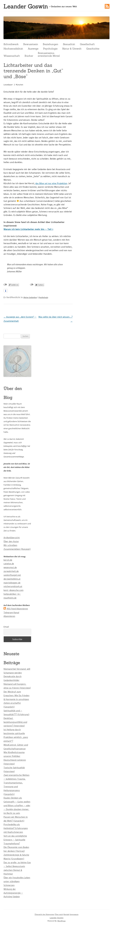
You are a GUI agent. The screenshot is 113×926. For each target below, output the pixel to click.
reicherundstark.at (13, 586)
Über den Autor (11, 541)
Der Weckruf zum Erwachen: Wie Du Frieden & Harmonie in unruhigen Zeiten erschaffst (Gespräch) (16, 699)
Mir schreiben (10, 545)
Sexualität (69, 44)
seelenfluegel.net (12, 575)
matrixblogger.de (12, 582)
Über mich (59, 914)
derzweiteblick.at (12, 579)
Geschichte (92, 48)
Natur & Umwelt (72, 48)
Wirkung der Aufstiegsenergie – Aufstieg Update (13, 893)
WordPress (61, 921)
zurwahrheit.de (11, 571)
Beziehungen (50, 44)
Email (6, 626)
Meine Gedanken (30, 297)
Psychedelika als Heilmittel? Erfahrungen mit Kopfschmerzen (16, 828)
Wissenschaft (12, 55)
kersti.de (8, 560)
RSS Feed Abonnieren (17, 608)
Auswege (33, 48)
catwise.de (9, 563)
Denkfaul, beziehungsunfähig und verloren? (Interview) (15, 722)
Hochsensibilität (13, 48)
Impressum (74, 914)
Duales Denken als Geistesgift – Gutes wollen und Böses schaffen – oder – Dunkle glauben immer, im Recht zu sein (17, 805)
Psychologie (50, 48)
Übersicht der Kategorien (44, 914)
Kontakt (66, 914)
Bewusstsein (30, 44)
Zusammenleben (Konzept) (17, 549)
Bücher (29, 55)
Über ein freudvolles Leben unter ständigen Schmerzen (17, 881)
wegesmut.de (10, 567)
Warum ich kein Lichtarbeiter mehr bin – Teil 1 (28, 229)
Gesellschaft (87, 44)
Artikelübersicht (12, 537)
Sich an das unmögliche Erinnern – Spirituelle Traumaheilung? (15, 840)
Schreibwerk (11, 44)
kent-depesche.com (13, 590)
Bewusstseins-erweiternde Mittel (49, 54)
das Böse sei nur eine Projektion (51, 183)
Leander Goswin (26, 6)
